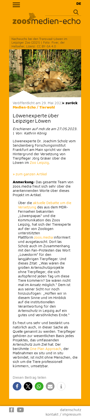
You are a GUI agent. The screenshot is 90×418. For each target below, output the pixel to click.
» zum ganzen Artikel (30, 174)
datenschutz (70, 409)
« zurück (70, 103)
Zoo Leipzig (39, 162)
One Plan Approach (45, 349)
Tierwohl (47, 107)
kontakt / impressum (63, 414)
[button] (17, 386)
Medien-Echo (24, 107)
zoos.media (43, 237)
